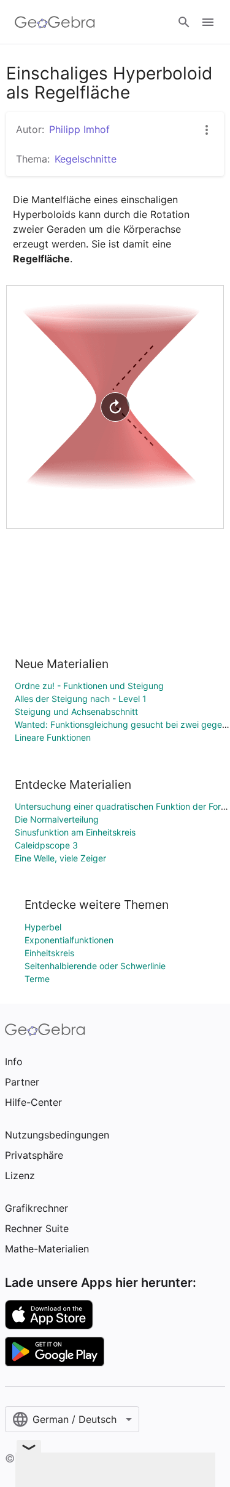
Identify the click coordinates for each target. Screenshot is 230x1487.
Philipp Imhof (79, 129)
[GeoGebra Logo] (55, 22)
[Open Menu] (208, 22)
